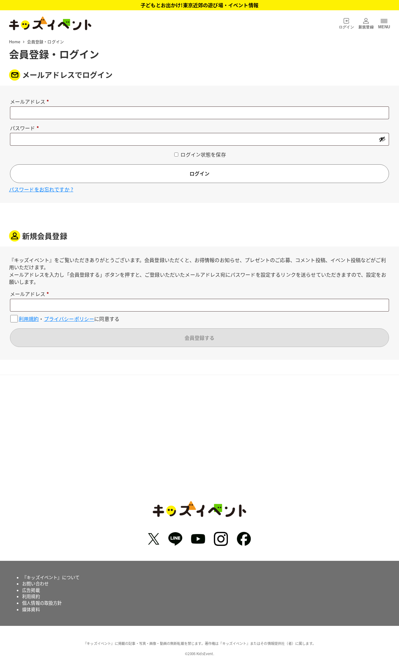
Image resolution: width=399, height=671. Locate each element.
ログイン (199, 173)
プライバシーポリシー (69, 318)
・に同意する (69, 318)
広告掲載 (31, 590)
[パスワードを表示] (382, 139)
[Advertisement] (199, 442)
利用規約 (29, 318)
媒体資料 (31, 609)
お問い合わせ (35, 583)
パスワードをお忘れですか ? (41, 189)
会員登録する (199, 337)
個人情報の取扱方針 (42, 603)
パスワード (27, 128)
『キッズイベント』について (50, 577)
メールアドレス (32, 101)
